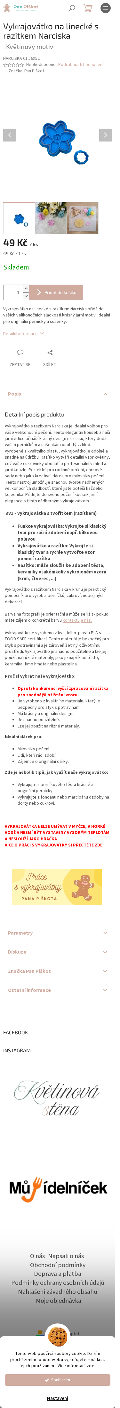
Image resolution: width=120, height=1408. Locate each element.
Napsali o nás (66, 1256)
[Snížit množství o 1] (26, 296)
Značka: (26, 71)
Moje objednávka (58, 1300)
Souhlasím (60, 1380)
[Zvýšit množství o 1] (26, 288)
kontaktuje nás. (77, 620)
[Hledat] (72, 8)
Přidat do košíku (60, 292)
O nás (37, 1256)
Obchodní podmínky (57, 1265)
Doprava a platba (57, 1273)
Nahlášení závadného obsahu (57, 1291)
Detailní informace (20, 334)
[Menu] (105, 8)
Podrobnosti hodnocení (80, 65)
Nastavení (57, 1398)
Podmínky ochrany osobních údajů (57, 1282)
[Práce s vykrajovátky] (57, 886)
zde (91, 1366)
